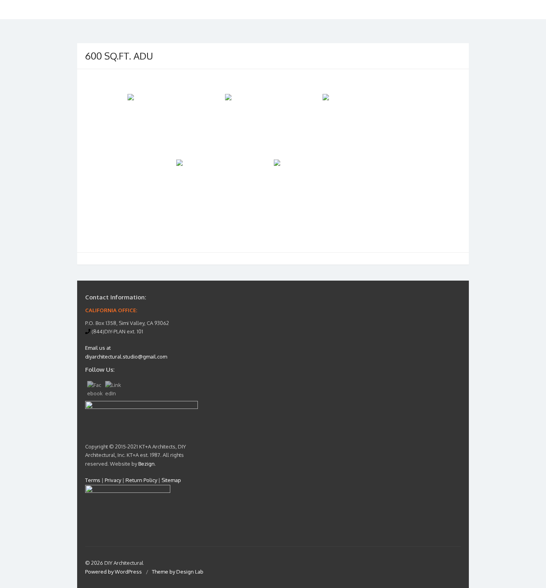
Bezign (146, 463)
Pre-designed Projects (144, 9)
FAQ (60, 9)
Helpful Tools (91, 9)
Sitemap (171, 480)
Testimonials (197, 9)
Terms (92, 480)
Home (12, 9)
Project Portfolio (242, 9)
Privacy (113, 480)
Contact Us (284, 9)
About (37, 9)
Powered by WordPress (113, 571)
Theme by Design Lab (177, 571)
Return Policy (141, 480)
